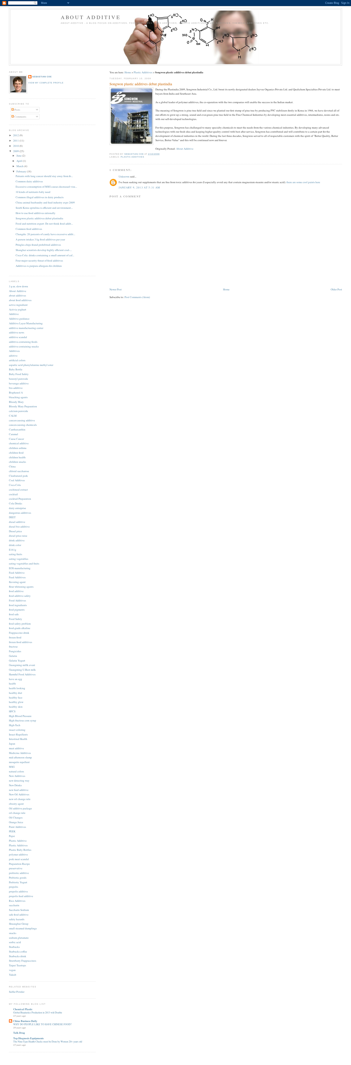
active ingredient (18, 305)
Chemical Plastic (22, 1009)
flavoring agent (17, 582)
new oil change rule (19, 799)
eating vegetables (18, 559)
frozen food (15, 637)
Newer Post (115, 289)
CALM (13, 415)
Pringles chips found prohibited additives (38, 245)
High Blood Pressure (20, 716)
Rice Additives (17, 901)
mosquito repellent (19, 762)
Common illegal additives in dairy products (40, 197)
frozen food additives (20, 642)
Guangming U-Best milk (22, 669)
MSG (12, 767)
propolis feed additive (21, 896)
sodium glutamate (19, 938)
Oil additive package (20, 808)
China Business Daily (25, 1021)
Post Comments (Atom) (137, 297)
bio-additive (16, 388)
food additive (16, 591)
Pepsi (12, 836)
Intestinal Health (18, 739)
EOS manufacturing (19, 568)
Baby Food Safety (19, 374)
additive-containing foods (23, 342)
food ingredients (18, 605)
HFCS (12, 711)
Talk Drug (19, 1033)
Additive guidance (19, 318)
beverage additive (19, 383)
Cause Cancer (16, 439)
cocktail (13, 494)
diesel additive (17, 522)
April (19, 161)
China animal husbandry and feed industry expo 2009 (45, 202)
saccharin (14, 905)
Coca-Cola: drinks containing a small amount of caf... (45, 255)
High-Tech (14, 725)
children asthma (17, 448)
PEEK (12, 831)
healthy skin (16, 706)
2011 (16, 140)
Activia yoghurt (17, 309)
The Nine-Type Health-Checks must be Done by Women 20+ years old (47, 1041)
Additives (14, 351)
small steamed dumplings (23, 928)
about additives (17, 295)
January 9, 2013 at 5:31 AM (139, 187)
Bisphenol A (16, 392)
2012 (16, 135)
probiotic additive (19, 873)
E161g (12, 549)
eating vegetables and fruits (24, 563)
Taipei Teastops (17, 965)
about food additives (20, 300)
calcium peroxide (18, 411)
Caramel (13, 434)
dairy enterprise (17, 508)
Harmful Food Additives (22, 674)
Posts (17, 109)
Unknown (124, 176)
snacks (12, 933)
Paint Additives (17, 827)
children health (17, 457)
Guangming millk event (22, 665)
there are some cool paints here (303, 182)
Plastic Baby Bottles (20, 850)
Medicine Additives (20, 753)
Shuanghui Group (18, 924)
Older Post (336, 289)
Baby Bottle (15, 369)
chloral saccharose (19, 471)
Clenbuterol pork (18, 476)
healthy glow (16, 702)
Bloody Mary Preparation (23, 406)
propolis (13, 887)
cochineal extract (18, 489)
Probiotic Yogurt (18, 882)
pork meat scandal (19, 859)
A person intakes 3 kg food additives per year (40, 239)
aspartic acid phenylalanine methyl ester (31, 365)
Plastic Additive (18, 840)
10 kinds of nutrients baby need (33, 192)
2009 (16, 151)
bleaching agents (18, 397)
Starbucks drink (17, 956)
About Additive (91, 17)
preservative (15, 868)
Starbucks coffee (18, 951)
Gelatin (13, 656)
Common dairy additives (29, 181)
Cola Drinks (15, 503)
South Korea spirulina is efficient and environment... (44, 208)
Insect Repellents (18, 734)
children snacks (17, 462)
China (12, 466)
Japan (12, 743)
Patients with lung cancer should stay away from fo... (44, 176)
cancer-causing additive (22, 420)
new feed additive (18, 790)
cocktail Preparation (20, 499)
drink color (15, 545)
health (12, 683)
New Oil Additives (19, 794)
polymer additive (18, 854)
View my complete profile (46, 83)
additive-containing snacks (24, 346)
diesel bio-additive (19, 526)
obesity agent (16, 804)
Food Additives (17, 600)
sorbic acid (15, 942)
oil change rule (17, 813)
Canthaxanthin (17, 429)
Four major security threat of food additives (39, 260)
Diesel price (15, 531)
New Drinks (15, 785)
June (19, 155)
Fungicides (15, 651)
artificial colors (17, 360)
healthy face (15, 697)
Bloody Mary (16, 402)
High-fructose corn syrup (22, 720)
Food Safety (15, 619)
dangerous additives (20, 513)
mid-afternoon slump (20, 757)
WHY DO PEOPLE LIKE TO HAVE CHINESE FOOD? (42, 1024)
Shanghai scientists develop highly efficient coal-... (44, 250)
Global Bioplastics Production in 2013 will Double (37, 1012)
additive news (16, 332)
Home (128, 72)
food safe (14, 614)
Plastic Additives (143, 72)
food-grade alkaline (19, 628)
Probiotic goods (17, 877)
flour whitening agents (21, 586)
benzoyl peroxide (18, 379)
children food (16, 452)
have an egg (15, 679)
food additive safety (20, 596)
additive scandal (18, 337)
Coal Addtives (17, 480)
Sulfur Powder (16, 992)
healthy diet (15, 693)
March (20, 166)
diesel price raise (18, 535)
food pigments (17, 609)
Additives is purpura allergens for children (39, 266)
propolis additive (18, 891)
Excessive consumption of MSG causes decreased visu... (46, 186)
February (21, 171)
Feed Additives (17, 577)
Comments (20, 116)
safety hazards (16, 919)
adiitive (13, 355)
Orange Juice (16, 822)
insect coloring (17, 730)
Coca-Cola (15, 485)
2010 (16, 146)
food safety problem (20, 623)
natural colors (16, 771)
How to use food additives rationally (35, 213)
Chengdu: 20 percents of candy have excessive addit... (45, 234)
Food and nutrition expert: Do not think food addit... (44, 223)
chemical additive (19, 443)
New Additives (17, 776)
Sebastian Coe (42, 77)
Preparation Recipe (19, 864)
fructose (13, 646)
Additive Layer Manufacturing (26, 323)
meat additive (16, 748)
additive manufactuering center (26, 328)
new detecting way (19, 780)
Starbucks (14, 947)
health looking (17, 688)
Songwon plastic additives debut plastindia (39, 218)
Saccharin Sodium (19, 910)
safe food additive (18, 914)
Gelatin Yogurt (17, 660)
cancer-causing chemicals (23, 425)
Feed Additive (17, 572)
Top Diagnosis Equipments (28, 1038)
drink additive (17, 540)
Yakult (12, 974)
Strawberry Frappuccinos (22, 960)
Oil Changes (16, 817)
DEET (12, 517)
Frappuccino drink (19, 633)
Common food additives (29, 229)
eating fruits (15, 554)
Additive (14, 314)
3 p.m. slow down (18, 286)
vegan (12, 970)
